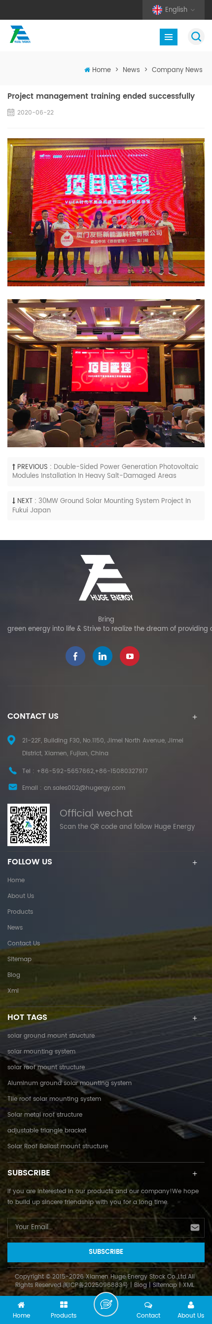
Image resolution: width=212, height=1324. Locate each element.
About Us (20, 896)
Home (101, 70)
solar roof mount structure (46, 1067)
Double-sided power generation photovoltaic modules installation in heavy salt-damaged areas (105, 472)
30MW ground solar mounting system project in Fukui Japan (101, 506)
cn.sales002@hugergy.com (84, 788)
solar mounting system (41, 1051)
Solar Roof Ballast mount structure (57, 1146)
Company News (177, 70)
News (131, 70)
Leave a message (106, 1304)
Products (20, 912)
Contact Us (23, 943)
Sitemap (19, 959)
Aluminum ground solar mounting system (69, 1083)
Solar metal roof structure (44, 1115)
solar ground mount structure (51, 1036)
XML (188, 1285)
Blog (13, 975)
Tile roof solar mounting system (54, 1099)
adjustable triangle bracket (46, 1130)
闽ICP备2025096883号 (95, 1285)
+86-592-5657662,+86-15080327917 (92, 771)
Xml (13, 991)
